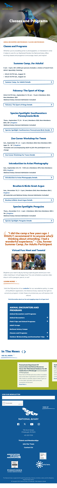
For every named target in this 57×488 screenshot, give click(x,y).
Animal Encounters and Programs (23, 314)
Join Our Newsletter (11, 394)
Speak (44, 481)
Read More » (23, 384)
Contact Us (28, 447)
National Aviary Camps (19, 329)
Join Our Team (28, 444)
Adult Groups (15, 325)
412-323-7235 (28, 435)
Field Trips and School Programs (22, 321)
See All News (7, 355)
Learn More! (9, 281)
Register (14, 123)
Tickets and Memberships (29, 440)
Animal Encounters (17, 318)
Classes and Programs (18, 333)
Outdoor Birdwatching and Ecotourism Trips (27, 337)
